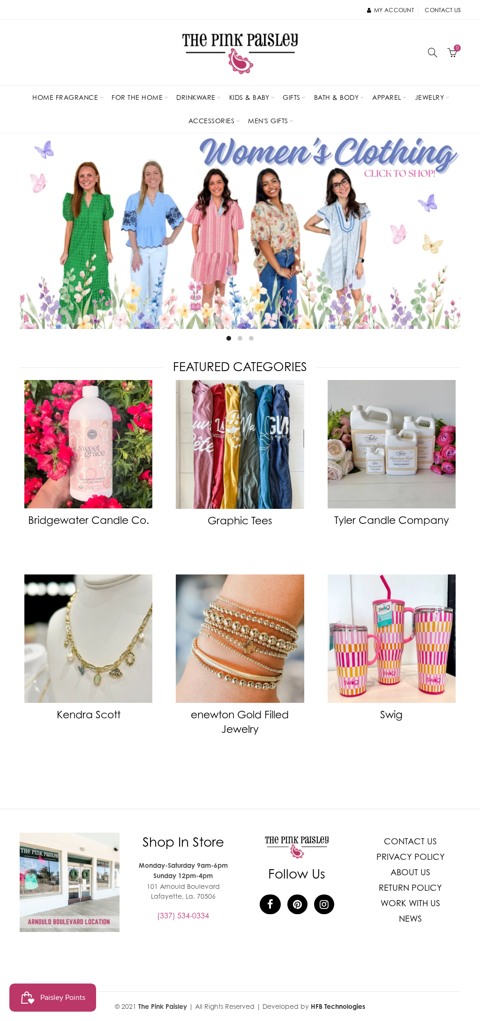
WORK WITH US (410, 903)
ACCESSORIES (211, 121)
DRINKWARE (196, 97)
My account (394, 10)
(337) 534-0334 (183, 915)
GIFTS (291, 97)
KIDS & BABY (249, 97)
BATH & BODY (336, 97)
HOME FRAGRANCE (65, 97)
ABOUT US (410, 872)
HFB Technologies (338, 1006)
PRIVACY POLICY (410, 857)
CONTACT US (410, 841)
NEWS (410, 919)
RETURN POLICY (410, 888)
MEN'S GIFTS (268, 121)
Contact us (443, 10)
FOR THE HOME (137, 97)
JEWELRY (429, 97)
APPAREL (386, 97)
